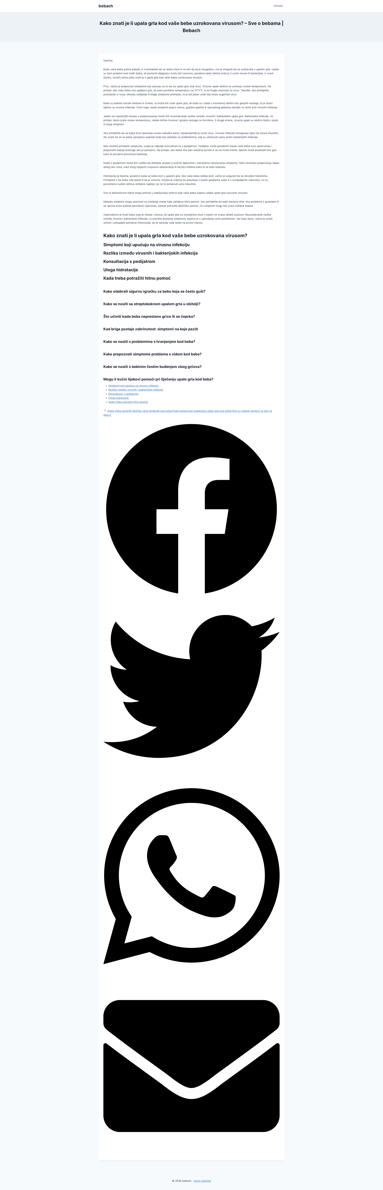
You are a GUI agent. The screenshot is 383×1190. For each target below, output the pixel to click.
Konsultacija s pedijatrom (123, 393)
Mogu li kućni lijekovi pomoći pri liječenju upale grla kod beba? (158, 379)
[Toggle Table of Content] (105, 410)
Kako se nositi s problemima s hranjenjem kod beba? (149, 341)
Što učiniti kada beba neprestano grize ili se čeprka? (149, 316)
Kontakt (278, 5)
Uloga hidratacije (118, 397)
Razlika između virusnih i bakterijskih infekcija (135, 389)
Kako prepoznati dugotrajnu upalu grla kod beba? (203, 410)
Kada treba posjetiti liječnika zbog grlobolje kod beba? (140, 410)
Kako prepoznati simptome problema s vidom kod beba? (152, 354)
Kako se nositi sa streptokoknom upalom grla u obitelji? (151, 304)
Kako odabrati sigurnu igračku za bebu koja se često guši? (154, 291)
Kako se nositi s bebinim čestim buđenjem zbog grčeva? (152, 366)
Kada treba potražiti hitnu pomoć (128, 402)
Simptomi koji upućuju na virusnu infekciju (133, 385)
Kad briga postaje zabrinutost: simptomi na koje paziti (150, 329)
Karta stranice (202, 1180)
